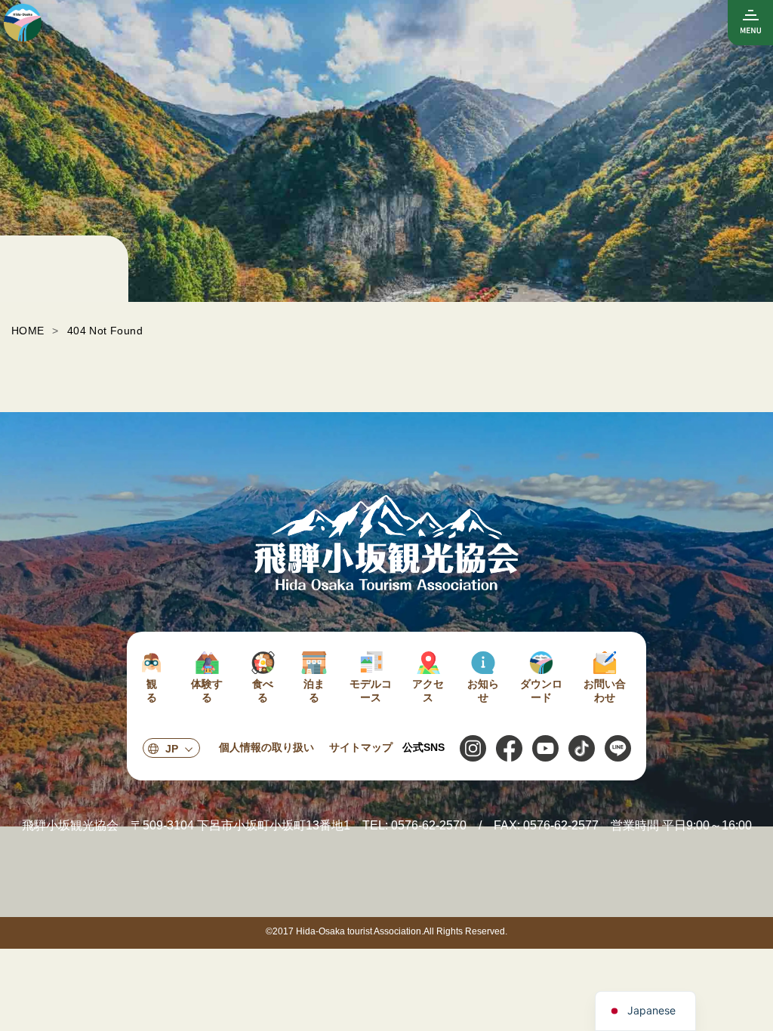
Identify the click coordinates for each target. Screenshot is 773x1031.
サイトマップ (361, 747)
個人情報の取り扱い (266, 747)
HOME (28, 331)
